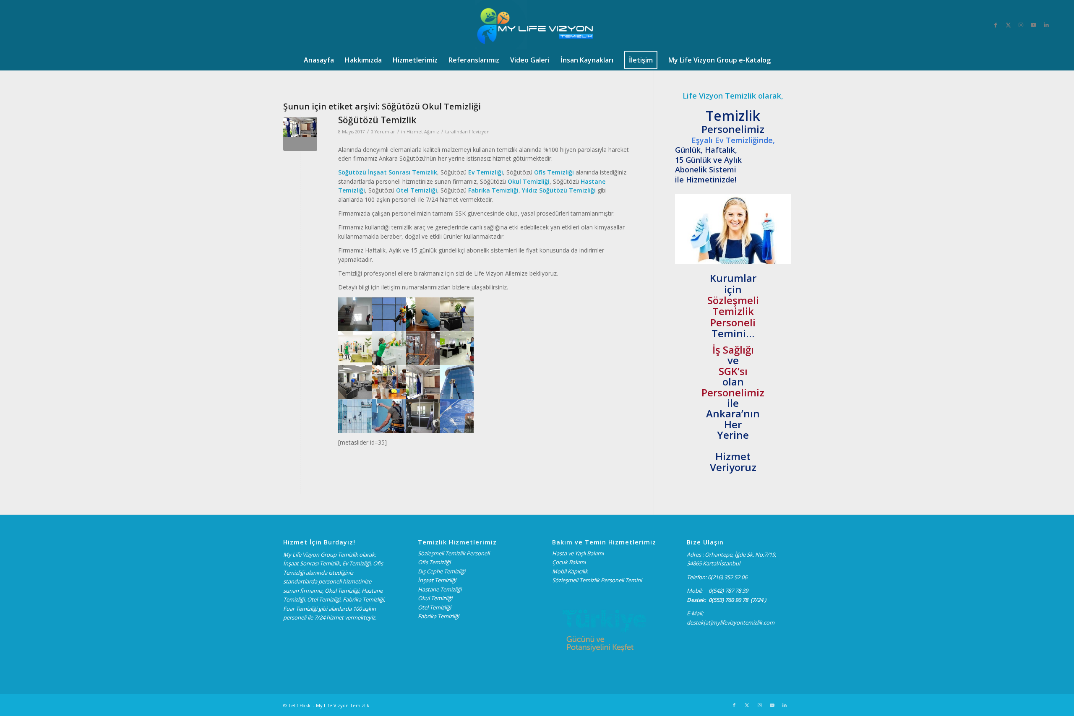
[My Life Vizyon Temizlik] (537, 24)
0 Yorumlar (383, 132)
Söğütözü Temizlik (377, 120)
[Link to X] (1008, 24)
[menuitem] (318, 59)
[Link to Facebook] (996, 24)
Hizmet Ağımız (423, 132)
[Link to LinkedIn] (1046, 24)
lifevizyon (479, 132)
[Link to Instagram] (1021, 24)
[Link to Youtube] (1033, 24)
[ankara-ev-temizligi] (300, 134)
